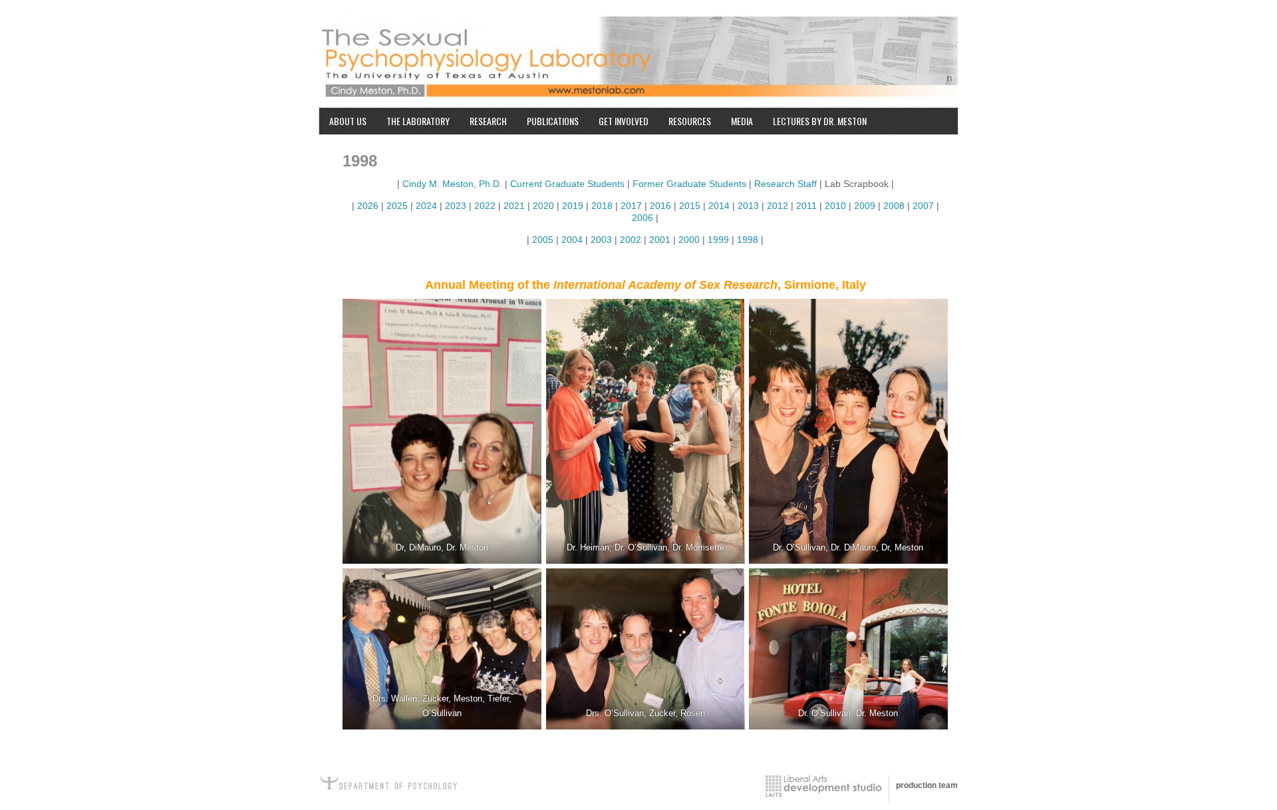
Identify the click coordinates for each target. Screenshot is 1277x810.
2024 (426, 205)
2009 (866, 205)
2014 (720, 205)
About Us (347, 121)
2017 (631, 205)
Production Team (927, 785)
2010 (837, 205)
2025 (397, 205)
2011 (806, 205)
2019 (571, 205)
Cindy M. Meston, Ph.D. (452, 183)
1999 (718, 239)
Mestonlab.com (638, 50)
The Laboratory (418, 121)
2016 (660, 205)
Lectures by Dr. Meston (820, 121)
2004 (572, 239)
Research (488, 121)
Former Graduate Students (689, 183)
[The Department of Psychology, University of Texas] (392, 786)
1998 (749, 239)
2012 (777, 205)
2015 (691, 205)
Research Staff (785, 183)
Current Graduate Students (567, 183)
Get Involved (623, 121)
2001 (659, 239)
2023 (455, 205)
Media (742, 121)
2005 (541, 239)
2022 (485, 205)
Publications (553, 121)
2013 (750, 205)
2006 (642, 217)
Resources (689, 121)
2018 (602, 205)
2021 (515, 205)
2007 (923, 205)
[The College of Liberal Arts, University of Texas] (824, 786)
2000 (689, 239)
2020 (543, 205)
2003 (601, 239)
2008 (895, 205)
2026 (367, 205)
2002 (630, 239)
